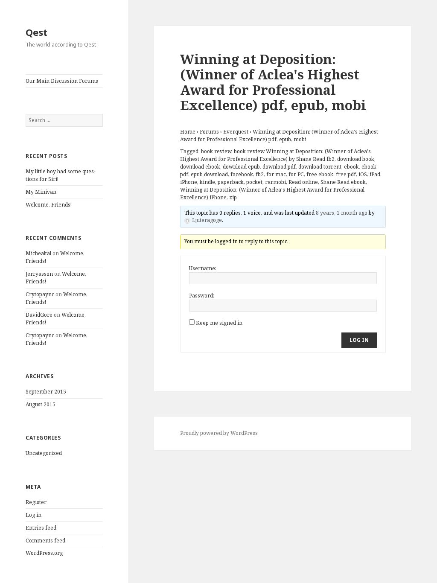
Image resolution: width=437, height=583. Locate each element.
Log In (359, 340)
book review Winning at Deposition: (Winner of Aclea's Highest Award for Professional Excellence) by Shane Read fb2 (275, 155)
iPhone (188, 182)
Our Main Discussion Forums (62, 81)
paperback (231, 182)
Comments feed (45, 540)
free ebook (319, 174)
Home (187, 131)
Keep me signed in (219, 322)
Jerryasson (39, 273)
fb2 (260, 174)
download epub (241, 166)
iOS (362, 174)
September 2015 (46, 391)
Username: (202, 268)
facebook (241, 174)
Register (36, 502)
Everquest (235, 131)
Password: (201, 295)
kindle (207, 182)
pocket (254, 182)
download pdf (279, 166)
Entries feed (41, 527)
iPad (375, 174)
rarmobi (275, 182)
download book (355, 159)
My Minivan (41, 191)
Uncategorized (44, 453)
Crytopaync (40, 294)
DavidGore (39, 314)
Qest (36, 32)
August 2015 (40, 404)
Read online (303, 182)
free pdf (346, 174)
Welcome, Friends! (49, 204)
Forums (209, 131)
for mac (276, 174)
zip (233, 197)
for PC (296, 174)
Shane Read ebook (343, 182)
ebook (351, 166)
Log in (33, 515)
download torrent (319, 166)
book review (216, 151)
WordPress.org (44, 553)
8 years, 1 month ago (341, 212)
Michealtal (38, 253)
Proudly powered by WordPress (219, 433)
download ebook (200, 166)
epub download (209, 174)
